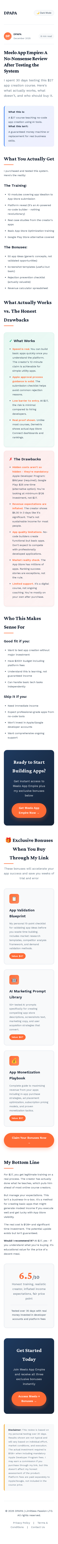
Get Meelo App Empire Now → (29, 810)
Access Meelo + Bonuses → (29, 1399)
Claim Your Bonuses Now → (29, 1140)
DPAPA (10, 12)
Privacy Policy (21, 1522)
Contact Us (38, 1527)
